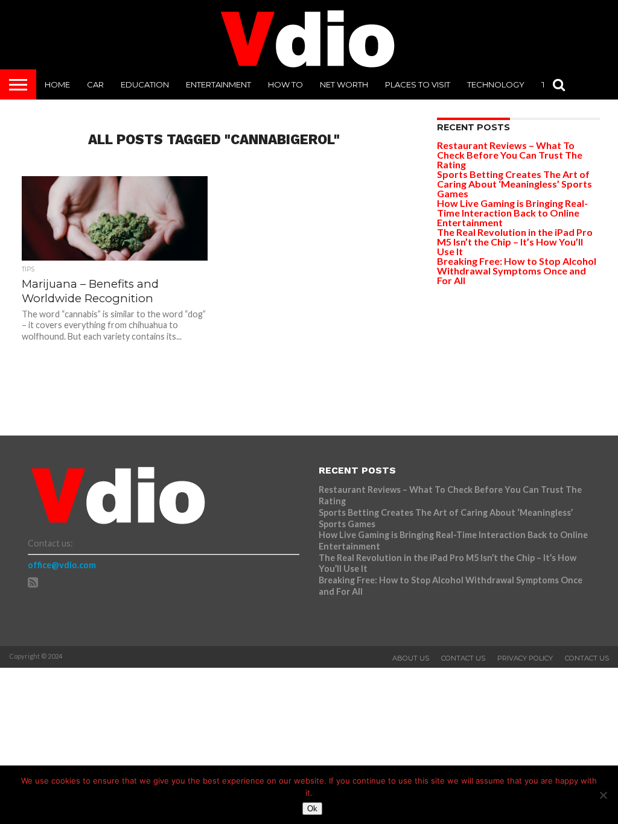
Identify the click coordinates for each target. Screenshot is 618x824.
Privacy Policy (525, 658)
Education (145, 84)
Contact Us (463, 658)
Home (57, 84)
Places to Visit (417, 84)
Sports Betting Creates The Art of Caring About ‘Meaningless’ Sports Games (514, 183)
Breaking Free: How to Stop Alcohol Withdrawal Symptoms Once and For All (516, 270)
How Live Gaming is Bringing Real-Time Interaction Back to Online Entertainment (512, 212)
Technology (495, 84)
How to (285, 84)
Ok (312, 808)
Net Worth (344, 84)
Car (95, 84)
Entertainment (218, 84)
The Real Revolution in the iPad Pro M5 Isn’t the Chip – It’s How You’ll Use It (515, 241)
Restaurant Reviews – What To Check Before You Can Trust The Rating (509, 154)
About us (410, 658)
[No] (603, 795)
